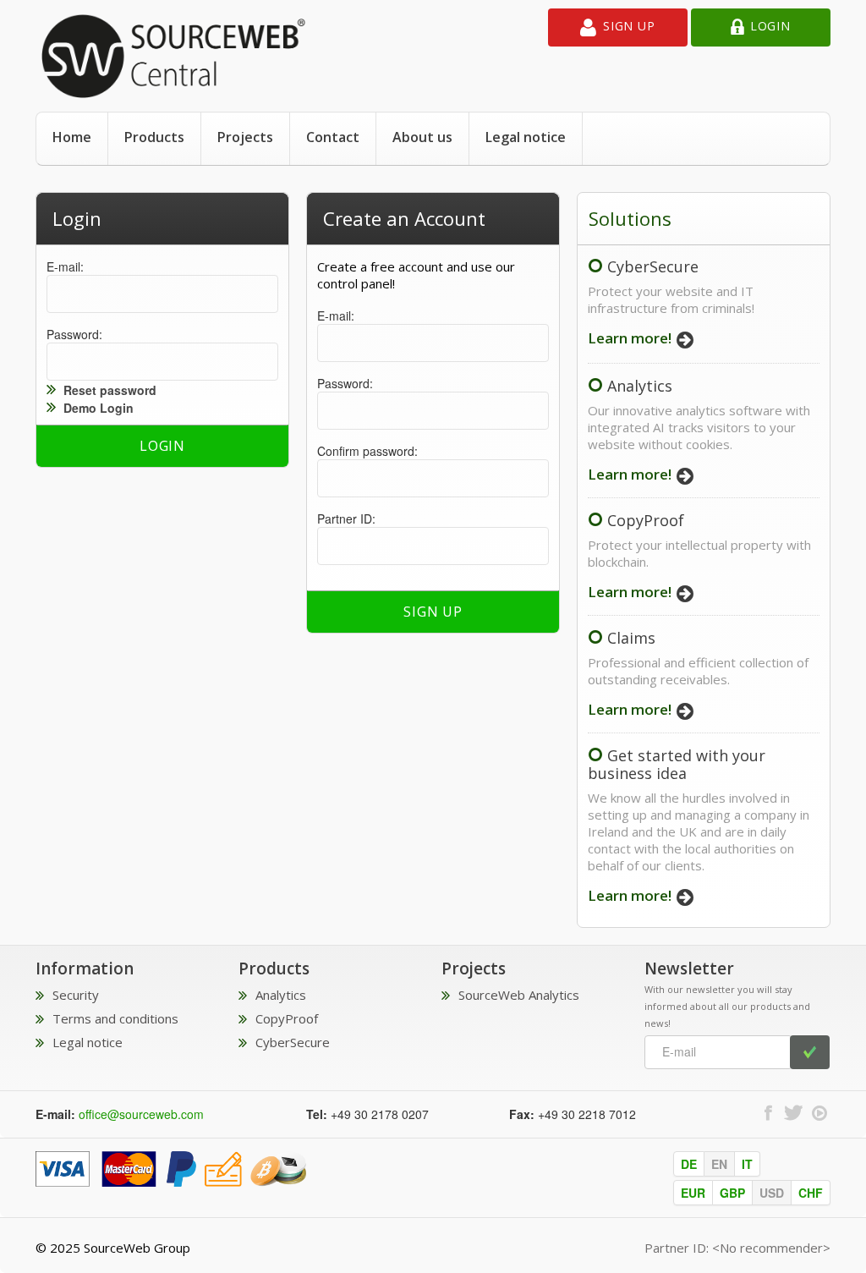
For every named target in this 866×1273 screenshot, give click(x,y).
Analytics (639, 386)
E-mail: (65, 266)
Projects (245, 137)
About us (422, 137)
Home (71, 137)
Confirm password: (367, 450)
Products (154, 137)
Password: (74, 334)
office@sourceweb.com (141, 1114)
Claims (631, 638)
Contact (332, 137)
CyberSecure (653, 266)
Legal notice (525, 137)
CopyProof (645, 520)
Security (75, 994)
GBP (732, 1192)
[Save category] (171, 1167)
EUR (693, 1192)
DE (689, 1163)
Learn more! (631, 338)
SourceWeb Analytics (518, 994)
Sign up (629, 26)
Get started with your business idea (676, 764)
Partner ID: (346, 518)
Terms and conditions (115, 1018)
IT (747, 1163)
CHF (810, 1192)
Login (770, 26)
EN (719, 1163)
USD (771, 1192)
